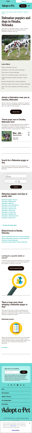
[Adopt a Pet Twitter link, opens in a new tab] (11, 385)
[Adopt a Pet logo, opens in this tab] (16, 411)
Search (16, 187)
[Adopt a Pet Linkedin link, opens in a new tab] (24, 385)
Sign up (23, 5)
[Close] (29, 423)
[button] (29, 133)
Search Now (16, 111)
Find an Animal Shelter (16, 268)
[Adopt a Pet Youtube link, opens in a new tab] (17, 385)
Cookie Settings (15, 430)
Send (23, 372)
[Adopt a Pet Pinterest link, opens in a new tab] (14, 385)
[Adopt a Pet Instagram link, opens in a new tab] (21, 385)
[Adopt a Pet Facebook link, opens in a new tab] (8, 385)
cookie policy (13, 425)
